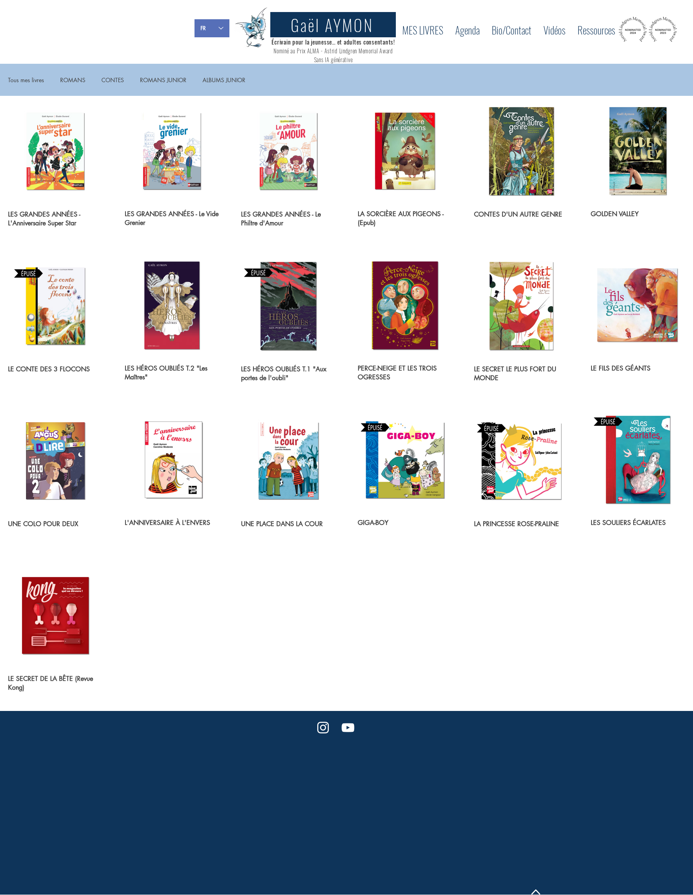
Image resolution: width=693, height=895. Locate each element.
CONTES (112, 80)
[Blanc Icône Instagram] (323, 727)
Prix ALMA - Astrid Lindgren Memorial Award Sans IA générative (345, 55)
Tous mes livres (26, 80)
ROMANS (72, 80)
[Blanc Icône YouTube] (348, 727)
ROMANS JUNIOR (163, 80)
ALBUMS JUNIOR (224, 80)
